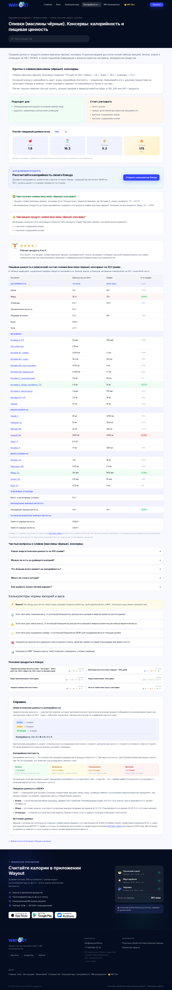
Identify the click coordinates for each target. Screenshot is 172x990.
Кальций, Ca (16, 422)
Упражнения (41, 974)
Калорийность (90, 4)
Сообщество (54, 974)
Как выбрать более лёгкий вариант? (31, 586)
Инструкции (28, 974)
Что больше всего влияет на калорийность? (36, 569)
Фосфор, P (15, 448)
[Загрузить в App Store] (19, 915)
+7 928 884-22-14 (93, 947)
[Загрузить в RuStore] (65, 915)
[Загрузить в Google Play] (42, 915)
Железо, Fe (16, 460)
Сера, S (14, 441)
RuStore (42, 955)
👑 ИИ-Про (129, 4)
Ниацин (14, 404)
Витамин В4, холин (19, 359)
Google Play (29, 955)
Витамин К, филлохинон (22, 391)
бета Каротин (17, 346)
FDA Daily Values (55, 533)
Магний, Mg (16, 429)
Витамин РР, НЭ (18, 397)
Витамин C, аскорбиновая (23, 378)
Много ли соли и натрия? (25, 578)
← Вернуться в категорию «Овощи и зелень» (30, 841)
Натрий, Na (16, 435)
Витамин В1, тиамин (20, 352)
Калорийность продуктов (20, 18)
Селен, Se (15, 479)
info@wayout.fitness (93, 943)
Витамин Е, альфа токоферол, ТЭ (26, 384)
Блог (58, 4)
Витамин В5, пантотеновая (23, 365)
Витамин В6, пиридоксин (22, 372)
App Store (15, 955)
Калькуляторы (72, 4)
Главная (48, 4)
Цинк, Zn (14, 485)
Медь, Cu (15, 472)
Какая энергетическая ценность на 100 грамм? (38, 551)
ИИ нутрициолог (112, 4)
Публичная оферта (131, 947)
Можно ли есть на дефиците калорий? (33, 560)
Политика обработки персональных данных (142, 943)
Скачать (157, 4)
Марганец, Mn (17, 466)
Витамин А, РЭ (17, 340)
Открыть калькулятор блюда (141, 177)
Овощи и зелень (40, 18)
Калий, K (14, 416)
